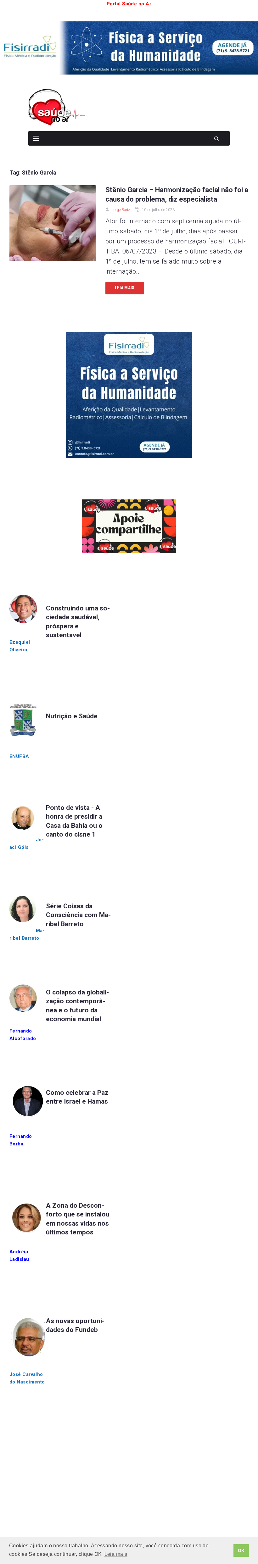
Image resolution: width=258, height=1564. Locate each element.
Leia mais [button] (115, 1554)
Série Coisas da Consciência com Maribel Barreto (78, 915)
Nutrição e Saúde (72, 716)
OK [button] (241, 1550)
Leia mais (125, 287)
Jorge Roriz (121, 210)
